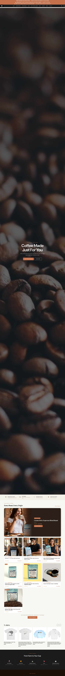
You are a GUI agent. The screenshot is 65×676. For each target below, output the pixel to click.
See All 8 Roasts (32, 617)
